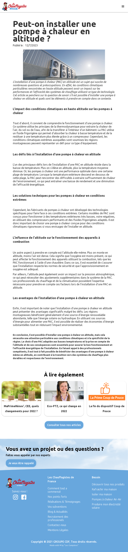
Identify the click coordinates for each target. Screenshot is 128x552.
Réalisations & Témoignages (64, 501)
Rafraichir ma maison (104, 489)
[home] (15, 6)
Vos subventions (57, 506)
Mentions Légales (58, 529)
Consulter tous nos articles (64, 424)
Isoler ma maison (102, 494)
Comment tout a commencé (57, 490)
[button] (123, 6)
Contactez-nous (57, 524)
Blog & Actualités (58, 511)
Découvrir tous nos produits (108, 484)
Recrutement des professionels (58, 518)
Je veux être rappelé (21, 463)
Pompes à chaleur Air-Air (106, 499)
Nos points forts (57, 496)
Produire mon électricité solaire (106, 506)
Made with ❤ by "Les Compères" (64, 545)
